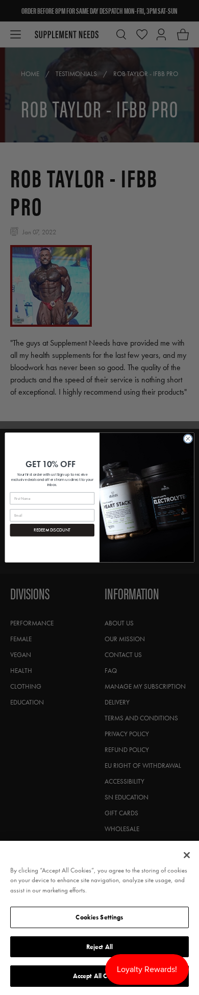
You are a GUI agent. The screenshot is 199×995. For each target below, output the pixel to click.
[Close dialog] (188, 438)
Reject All (99, 946)
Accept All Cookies (99, 976)
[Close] (187, 855)
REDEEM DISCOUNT (52, 530)
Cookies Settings (99, 917)
